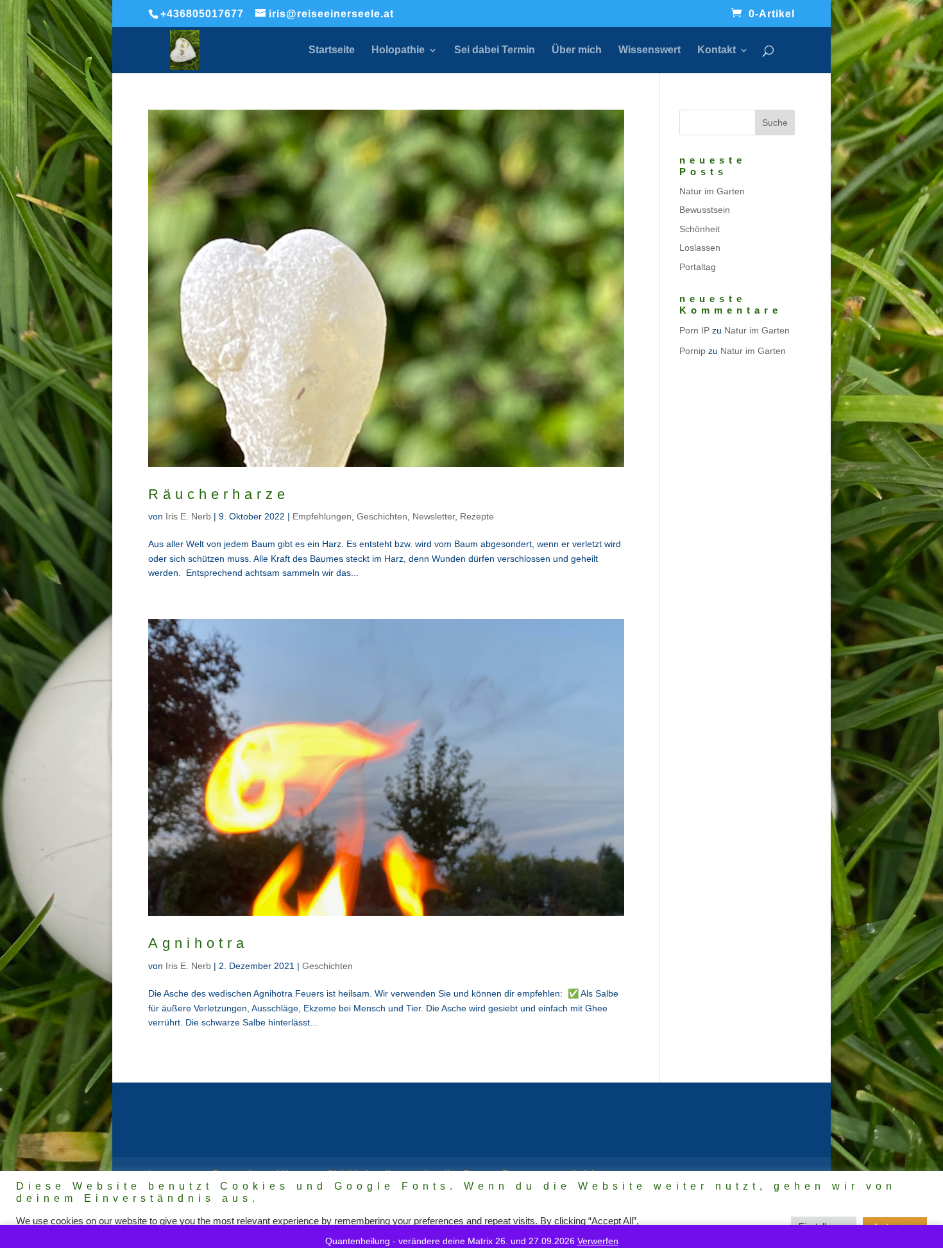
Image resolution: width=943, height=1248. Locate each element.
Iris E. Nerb (188, 516)
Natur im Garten (712, 191)
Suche (775, 122)
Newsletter (433, 516)
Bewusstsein (704, 210)
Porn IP (694, 330)
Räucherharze (218, 494)
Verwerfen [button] (597, 1241)
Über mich (577, 50)
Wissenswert (649, 50)
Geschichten (382, 516)
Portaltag (697, 267)
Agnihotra (198, 943)
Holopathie (398, 50)
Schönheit (699, 229)
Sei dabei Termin (494, 50)
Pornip (692, 351)
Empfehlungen (322, 516)
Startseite (332, 50)
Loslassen (699, 247)
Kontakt (716, 50)
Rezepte (477, 516)
